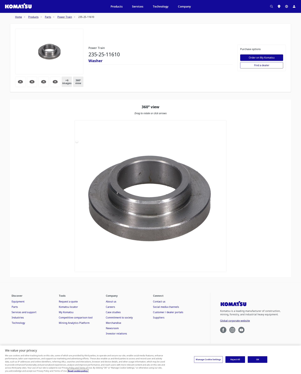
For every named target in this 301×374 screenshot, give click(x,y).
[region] (150, 196)
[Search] (271, 6)
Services (137, 6)
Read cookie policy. (78, 370)
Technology (161, 6)
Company (184, 6)
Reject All (235, 359)
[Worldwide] (286, 6)
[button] (150, 196)
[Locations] (279, 6)
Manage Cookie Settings (208, 359)
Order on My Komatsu (262, 57)
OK (257, 359)
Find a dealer (261, 65)
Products (117, 6)
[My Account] (294, 6)
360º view (78, 82)
